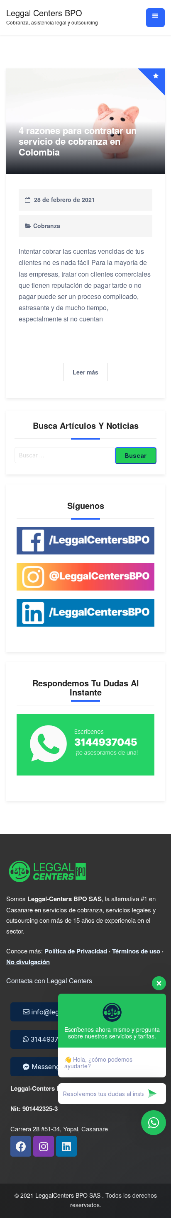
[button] (46, 1039)
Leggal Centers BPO (44, 13)
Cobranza (46, 225)
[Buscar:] (65, 455)
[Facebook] (20, 1146)
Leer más (85, 372)
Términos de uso (136, 950)
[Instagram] (43, 1146)
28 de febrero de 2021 (64, 199)
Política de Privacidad (75, 950)
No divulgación (28, 961)
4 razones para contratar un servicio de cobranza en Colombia (78, 141)
